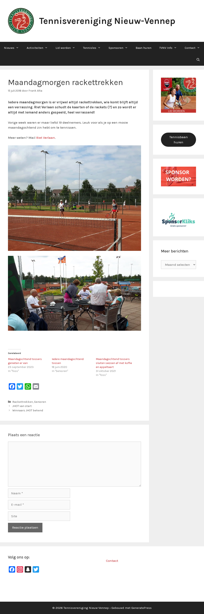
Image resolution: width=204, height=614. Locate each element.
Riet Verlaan (45, 138)
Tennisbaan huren (178, 139)
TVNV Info (165, 48)
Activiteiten (35, 48)
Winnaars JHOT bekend (27, 410)
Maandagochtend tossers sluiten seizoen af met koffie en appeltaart (114, 363)
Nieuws (9, 48)
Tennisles (89, 48)
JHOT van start (22, 406)
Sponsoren (116, 48)
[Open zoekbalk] (198, 60)
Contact (190, 48)
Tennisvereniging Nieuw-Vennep (107, 21)
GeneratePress (141, 608)
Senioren (40, 402)
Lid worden (63, 48)
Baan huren (143, 48)
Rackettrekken (22, 402)
